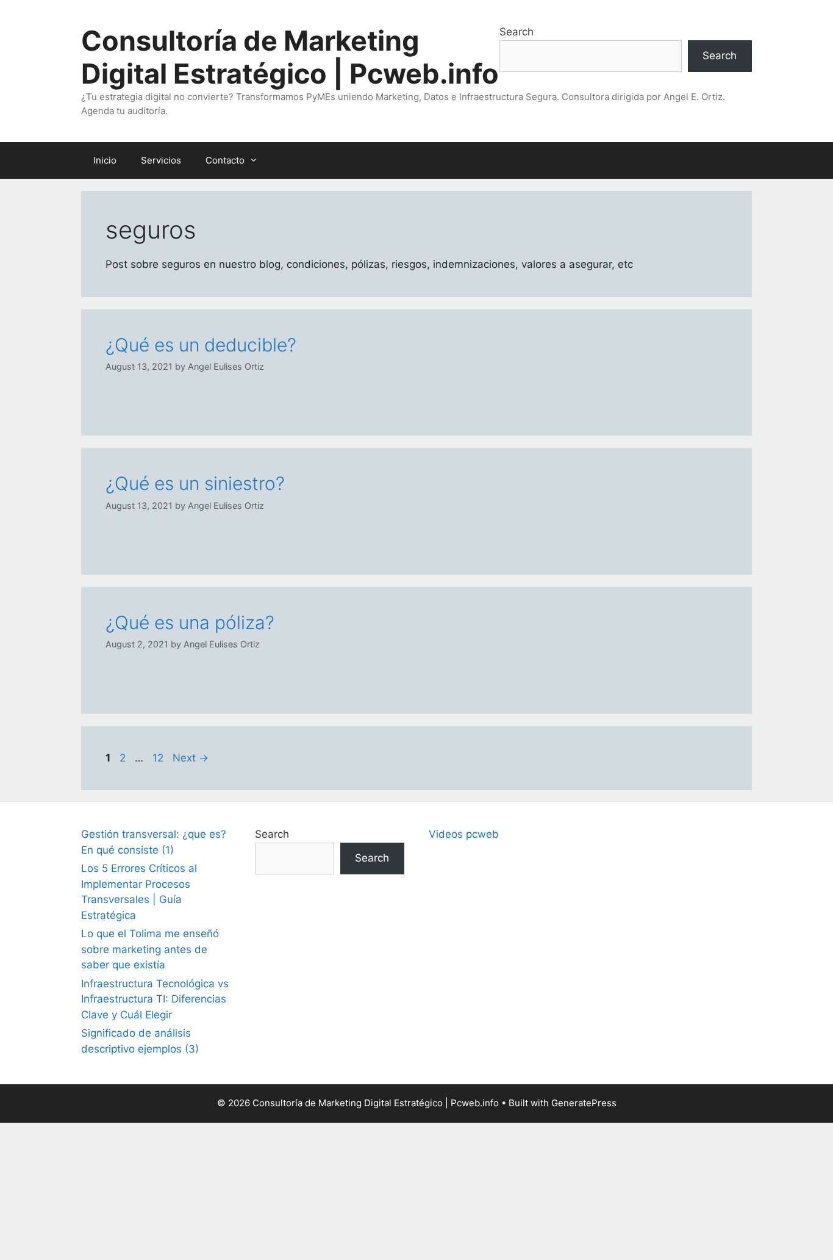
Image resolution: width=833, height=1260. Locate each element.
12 (159, 758)
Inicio (104, 160)
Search (516, 32)
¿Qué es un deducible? (200, 345)
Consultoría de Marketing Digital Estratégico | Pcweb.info (290, 57)
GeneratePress (584, 1103)
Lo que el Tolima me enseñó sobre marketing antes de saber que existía (150, 949)
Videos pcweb (464, 834)
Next (191, 758)
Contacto (225, 160)
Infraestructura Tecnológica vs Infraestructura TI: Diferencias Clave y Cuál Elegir (155, 999)
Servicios (161, 160)
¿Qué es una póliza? (189, 622)
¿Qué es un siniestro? (195, 483)
